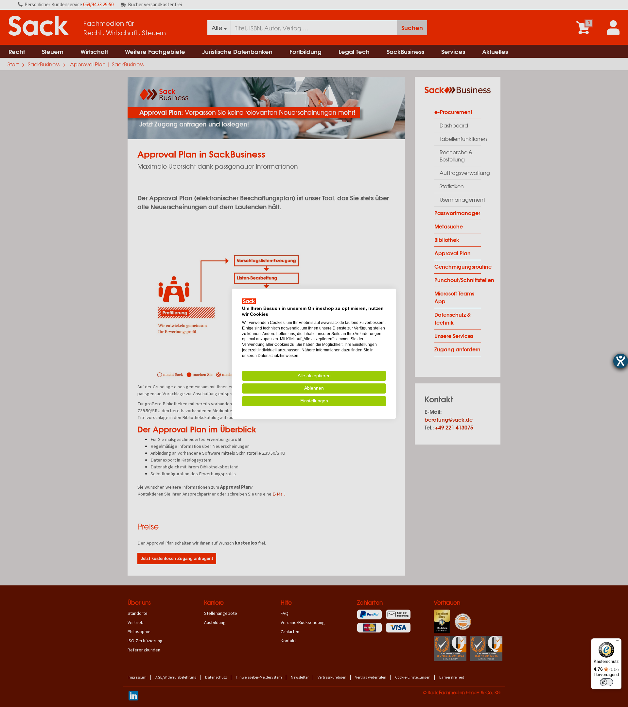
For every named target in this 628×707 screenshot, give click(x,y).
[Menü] (617, 642)
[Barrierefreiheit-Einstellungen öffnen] (620, 361)
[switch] (606, 682)
